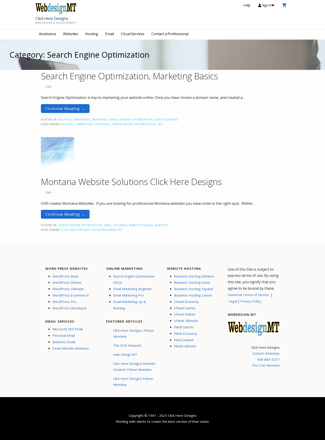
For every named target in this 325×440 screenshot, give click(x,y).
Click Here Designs (51, 18)
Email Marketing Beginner (132, 289)
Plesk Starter (184, 327)
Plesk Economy (185, 333)
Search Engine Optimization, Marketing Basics (129, 76)
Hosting (91, 33)
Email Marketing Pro (128, 295)
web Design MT (125, 354)
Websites (70, 33)
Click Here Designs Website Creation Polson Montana (134, 366)
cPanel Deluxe (184, 314)
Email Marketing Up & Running (129, 304)
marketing (85, 124)
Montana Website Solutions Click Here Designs (131, 182)
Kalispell (65, 119)
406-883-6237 (268, 359)
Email (109, 33)
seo (160, 124)
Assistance (47, 33)
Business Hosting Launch (193, 295)
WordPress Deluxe (66, 282)
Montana (99, 119)
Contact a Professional (169, 33)
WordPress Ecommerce (70, 295)
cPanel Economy (186, 301)
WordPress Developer (69, 308)
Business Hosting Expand (193, 289)
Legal (233, 301)
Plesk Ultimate (185, 346)
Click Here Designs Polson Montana (133, 381)
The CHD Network (127, 345)
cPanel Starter (185, 308)
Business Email (63, 342)
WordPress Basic (65, 276)
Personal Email (63, 335)
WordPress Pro (64, 301)
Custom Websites (266, 353)
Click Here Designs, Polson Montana (133, 333)
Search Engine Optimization (131, 119)
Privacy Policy (251, 301)
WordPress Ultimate (68, 289)
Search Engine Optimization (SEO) (134, 279)
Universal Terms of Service (248, 295)
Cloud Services (132, 33)
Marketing (82, 119)
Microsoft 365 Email (67, 329)
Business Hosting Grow (192, 282)
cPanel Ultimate (186, 320)
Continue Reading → (65, 108)
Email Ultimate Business (70, 348)
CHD (48, 86)
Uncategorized (167, 119)
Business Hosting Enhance (194, 276)
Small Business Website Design (128, 225)
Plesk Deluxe (184, 340)
